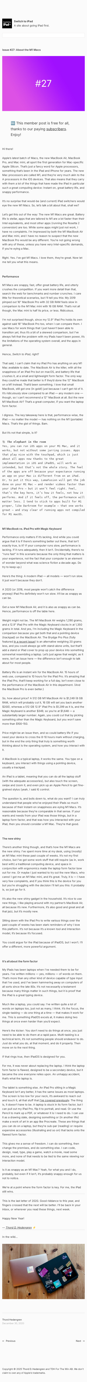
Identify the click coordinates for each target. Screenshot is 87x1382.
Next (78, 1341)
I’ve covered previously (54, 1100)
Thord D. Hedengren (19, 1227)
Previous (10, 1341)
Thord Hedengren (12, 1319)
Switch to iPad (23, 21)
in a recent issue (24, 641)
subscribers (56, 129)
